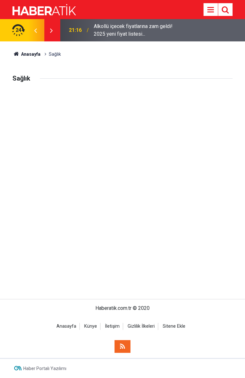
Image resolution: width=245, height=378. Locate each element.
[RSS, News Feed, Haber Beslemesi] (122, 346)
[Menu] (210, 10)
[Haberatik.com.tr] (44, 9)
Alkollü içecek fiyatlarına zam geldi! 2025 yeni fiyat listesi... (133, 30)
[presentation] (35, 30)
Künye (90, 326)
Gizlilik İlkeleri (141, 326)
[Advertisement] (122, 136)
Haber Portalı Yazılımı (44, 368)
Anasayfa (66, 326)
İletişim (112, 326)
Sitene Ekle (174, 326)
